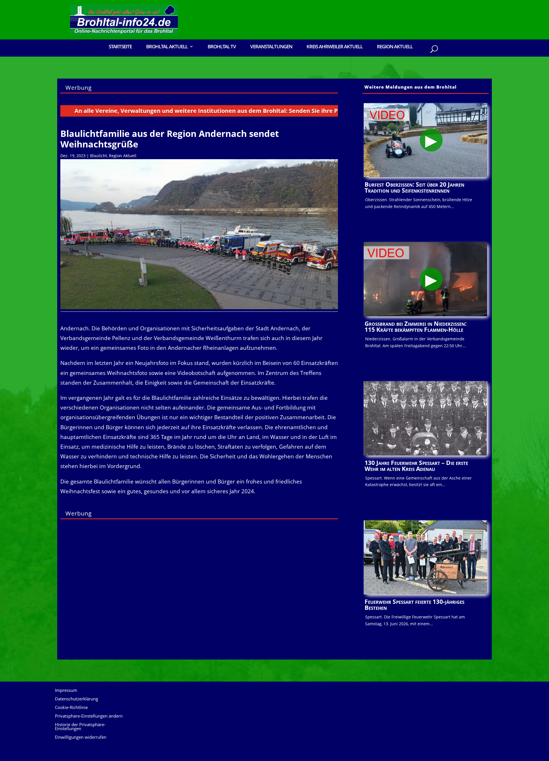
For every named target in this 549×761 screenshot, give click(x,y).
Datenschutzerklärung (76, 699)
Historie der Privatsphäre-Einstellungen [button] (80, 726)
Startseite (120, 47)
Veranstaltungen (271, 47)
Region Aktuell (395, 47)
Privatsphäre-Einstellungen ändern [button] (89, 716)
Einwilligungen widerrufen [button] (80, 737)
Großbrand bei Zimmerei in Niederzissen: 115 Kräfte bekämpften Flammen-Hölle (416, 326)
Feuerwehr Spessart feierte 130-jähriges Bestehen (414, 605)
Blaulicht (98, 155)
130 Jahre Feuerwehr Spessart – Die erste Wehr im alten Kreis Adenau (416, 466)
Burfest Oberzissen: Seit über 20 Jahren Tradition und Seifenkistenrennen (414, 187)
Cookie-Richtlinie (71, 707)
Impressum (66, 690)
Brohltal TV (222, 47)
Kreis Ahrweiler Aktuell (335, 47)
